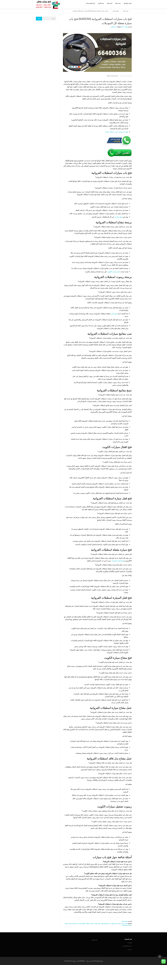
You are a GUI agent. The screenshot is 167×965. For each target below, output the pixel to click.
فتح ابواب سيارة (101, 923)
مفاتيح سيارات (124, 921)
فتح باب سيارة (78, 923)
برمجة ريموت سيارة (122, 923)
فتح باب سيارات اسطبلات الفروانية (89, 923)
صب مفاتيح (108, 923)
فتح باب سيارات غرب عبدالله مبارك (116, 132)
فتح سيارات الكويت (113, 272)
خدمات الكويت (114, 27)
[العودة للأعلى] (160, 957)
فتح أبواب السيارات (117, 561)
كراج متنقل (109, 3)
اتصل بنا (130, 942)
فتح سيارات (118, 217)
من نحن (130, 949)
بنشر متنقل (118, 3)
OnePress (82, 961)
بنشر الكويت (101, 3)
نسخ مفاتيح (125, 925)
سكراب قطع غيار (128, 3)
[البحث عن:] (49, 18)
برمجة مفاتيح (115, 923)
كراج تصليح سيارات (90, 3)
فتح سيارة (114, 314)
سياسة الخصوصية (127, 946)
